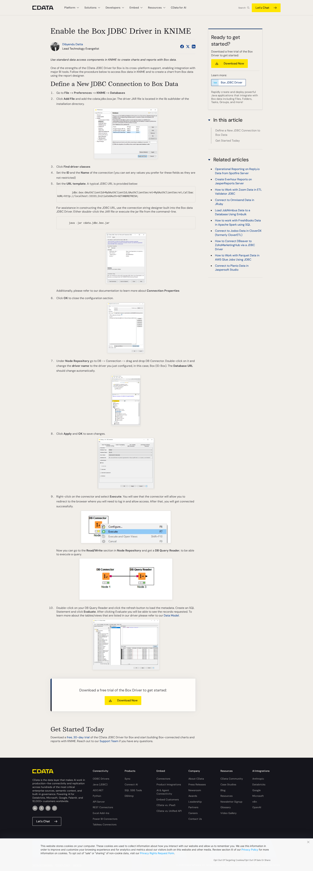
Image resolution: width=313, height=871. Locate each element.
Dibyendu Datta (72, 44)
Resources (226, 795)
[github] (48, 808)
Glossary (225, 807)
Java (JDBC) (100, 784)
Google (256, 790)
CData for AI (178, 7)
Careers (193, 813)
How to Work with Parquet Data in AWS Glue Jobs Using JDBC (237, 257)
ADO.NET (98, 790)
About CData (196, 778)
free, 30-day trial (78, 737)
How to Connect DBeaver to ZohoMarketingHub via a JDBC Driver (235, 245)
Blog (223, 790)
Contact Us (195, 818)
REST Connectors (103, 807)
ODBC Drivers (101, 778)
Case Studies (228, 784)
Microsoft (258, 795)
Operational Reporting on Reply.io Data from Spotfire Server (237, 171)
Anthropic (258, 778)
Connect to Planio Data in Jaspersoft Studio (232, 268)
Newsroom (194, 790)
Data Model (171, 615)
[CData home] (45, 7)
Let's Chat (262, 8)
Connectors (163, 778)
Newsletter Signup (231, 801)
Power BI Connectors (105, 818)
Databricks (258, 784)
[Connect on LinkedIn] (193, 46)
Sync (127, 778)
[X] (41, 808)
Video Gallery (228, 813)
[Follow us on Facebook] (182, 46)
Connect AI (131, 784)
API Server (99, 801)
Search (242, 7)
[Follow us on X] (188, 46)
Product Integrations (168, 784)
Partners (193, 807)
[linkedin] (34, 808)
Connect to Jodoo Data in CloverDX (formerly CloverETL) (238, 233)
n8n (254, 801)
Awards (192, 795)
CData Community (231, 778)
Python (97, 795)
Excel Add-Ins (101, 813)
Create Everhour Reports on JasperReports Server (233, 181)
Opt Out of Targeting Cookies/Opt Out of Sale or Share (242, 860)
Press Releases (197, 784)
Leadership (195, 801)
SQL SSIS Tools (133, 790)
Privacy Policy (249, 849)
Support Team (109, 741)
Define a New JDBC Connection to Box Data (237, 133)
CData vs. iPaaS (165, 805)
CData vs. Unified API (168, 811)
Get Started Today (227, 140)
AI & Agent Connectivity (164, 792)
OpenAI (256, 807)
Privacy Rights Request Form (157, 853)
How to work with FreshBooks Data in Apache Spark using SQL (238, 222)
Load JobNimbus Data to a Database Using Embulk (232, 212)
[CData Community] (54, 808)
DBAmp (129, 795)
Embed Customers (167, 799)
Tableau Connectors (104, 824)
